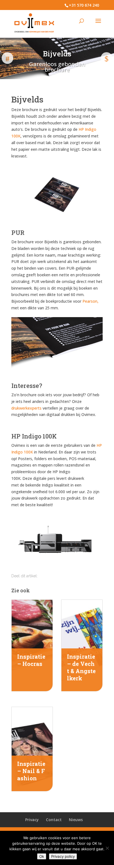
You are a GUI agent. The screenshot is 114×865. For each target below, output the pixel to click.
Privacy (32, 819)
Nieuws (76, 819)
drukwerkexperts (26, 408)
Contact (54, 819)
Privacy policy (63, 856)
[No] (107, 848)
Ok (41, 856)
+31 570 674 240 (84, 5)
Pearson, (90, 301)
